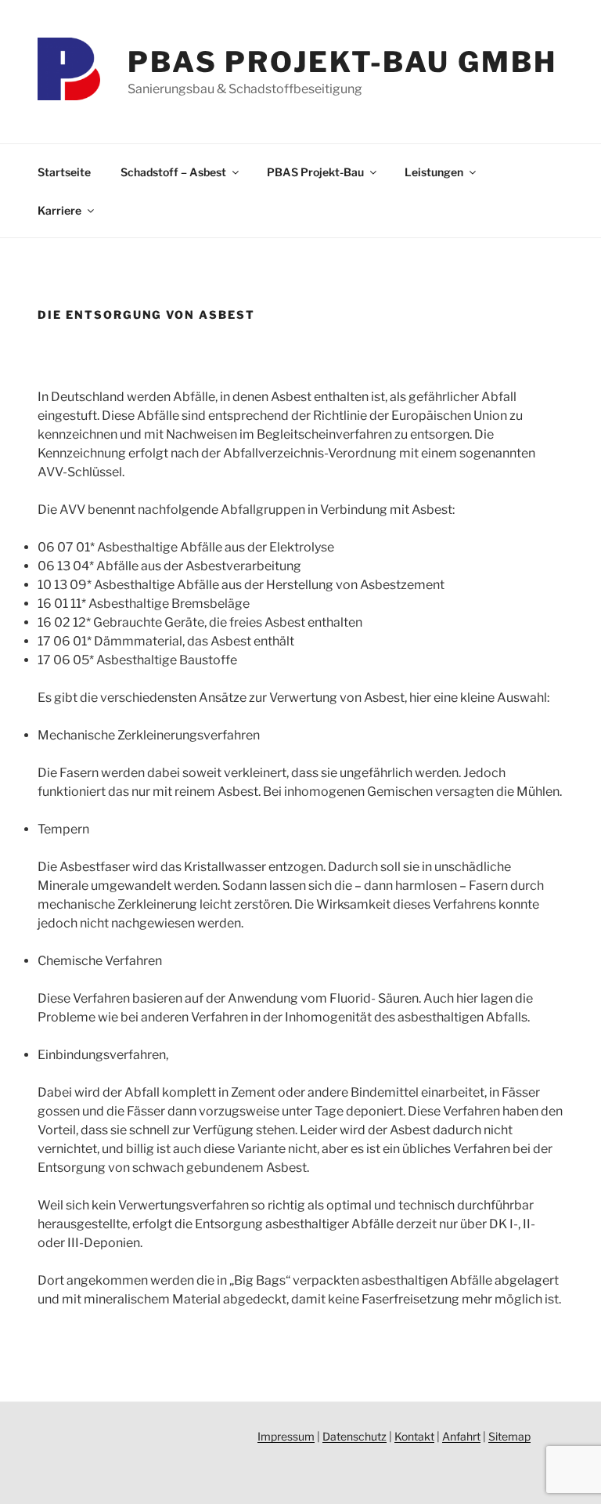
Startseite (64, 172)
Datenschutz (354, 1436)
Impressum (286, 1436)
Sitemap (509, 1436)
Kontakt (414, 1436)
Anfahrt (461, 1436)
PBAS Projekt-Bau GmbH (342, 62)
